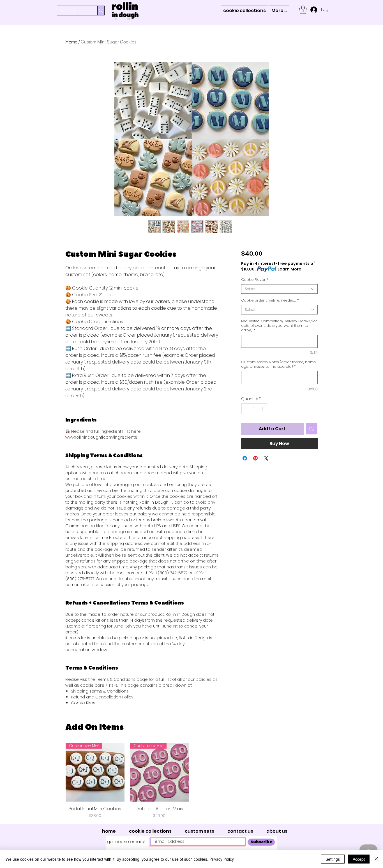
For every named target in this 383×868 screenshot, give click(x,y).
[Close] (376, 859)
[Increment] (262, 409)
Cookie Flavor (254, 279)
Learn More (289, 269)
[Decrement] (245, 409)
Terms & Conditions (115, 679)
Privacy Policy (221, 859)
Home (71, 42)
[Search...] (100, 10)
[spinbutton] (254, 409)
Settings (333, 859)
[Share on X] (266, 458)
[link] (302, 10)
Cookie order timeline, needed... (270, 300)
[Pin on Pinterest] (255, 458)
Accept (359, 859)
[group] (191, 780)
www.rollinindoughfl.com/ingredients (101, 437)
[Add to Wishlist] (312, 429)
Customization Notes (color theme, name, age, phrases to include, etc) (278, 364)
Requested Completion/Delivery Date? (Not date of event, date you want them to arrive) (279, 325)
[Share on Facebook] (244, 458)
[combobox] (279, 289)
